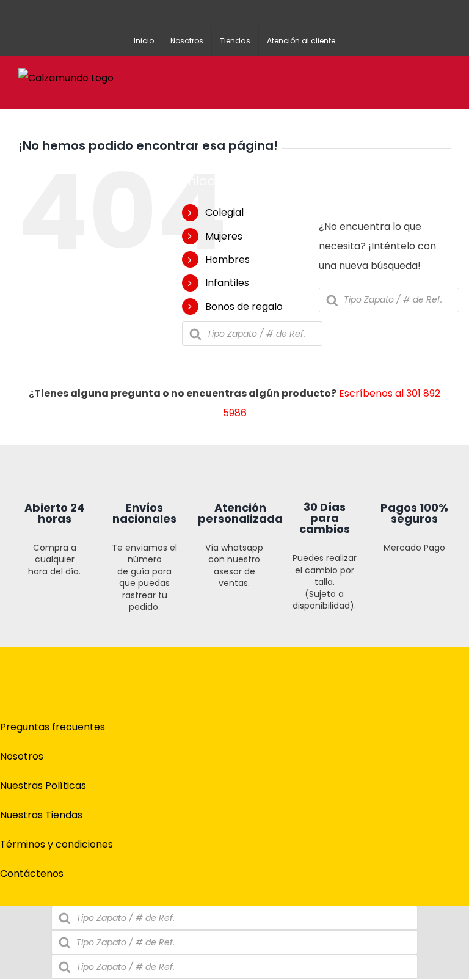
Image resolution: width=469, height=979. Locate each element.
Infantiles (227, 283)
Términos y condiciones (56, 844)
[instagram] (234, 753)
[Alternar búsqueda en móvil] (424, 76)
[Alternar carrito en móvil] (402, 76)
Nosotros (21, 756)
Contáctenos (32, 874)
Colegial (224, 212)
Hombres (227, 259)
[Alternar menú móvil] (446, 76)
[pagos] (404, 712)
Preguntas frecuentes (52, 727)
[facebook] (215, 753)
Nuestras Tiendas (41, 815)
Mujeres (223, 236)
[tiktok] (254, 753)
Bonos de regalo (244, 306)
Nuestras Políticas (43, 786)
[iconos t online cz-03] (234, 449)
